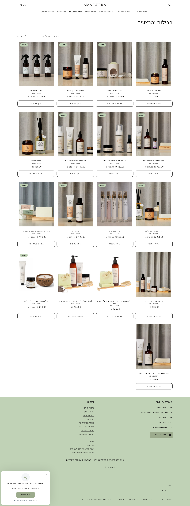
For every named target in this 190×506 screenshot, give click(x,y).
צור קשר (90, 445)
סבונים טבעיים (87, 430)
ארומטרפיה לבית (86, 426)
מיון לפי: (55, 36)
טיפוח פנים (89, 407)
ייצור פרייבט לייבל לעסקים (82, 449)
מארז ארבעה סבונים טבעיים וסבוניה (36, 231)
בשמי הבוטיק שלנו (85, 423)
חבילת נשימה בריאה (114, 91)
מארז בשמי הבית (36, 91)
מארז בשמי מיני (114, 231)
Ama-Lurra (86, 499)
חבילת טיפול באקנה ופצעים (153, 161)
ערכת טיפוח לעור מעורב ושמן (75, 161)
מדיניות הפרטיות (144, 499)
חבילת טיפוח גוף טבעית (154, 301)
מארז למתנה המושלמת (153, 231)
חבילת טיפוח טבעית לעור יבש (115, 161)
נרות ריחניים (88, 415)
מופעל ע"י (169, 499)
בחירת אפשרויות (153, 103)
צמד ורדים (75, 231)
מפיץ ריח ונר (36, 161)
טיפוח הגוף (89, 411)
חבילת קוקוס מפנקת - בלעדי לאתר (36, 301)
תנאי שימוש (132, 499)
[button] (170, 5)
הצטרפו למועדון (159, 434)
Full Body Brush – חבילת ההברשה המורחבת (75, 301)
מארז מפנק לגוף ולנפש (75, 91)
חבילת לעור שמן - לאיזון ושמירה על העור (153, 373)
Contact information (104, 499)
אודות (91, 441)
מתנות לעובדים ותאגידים (83, 452)
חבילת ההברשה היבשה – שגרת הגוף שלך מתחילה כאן (114, 302)
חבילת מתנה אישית (154, 91)
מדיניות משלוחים (120, 499)
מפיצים (90, 419)
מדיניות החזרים (158, 499)
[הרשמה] (75, 467)
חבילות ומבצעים (86, 434)
